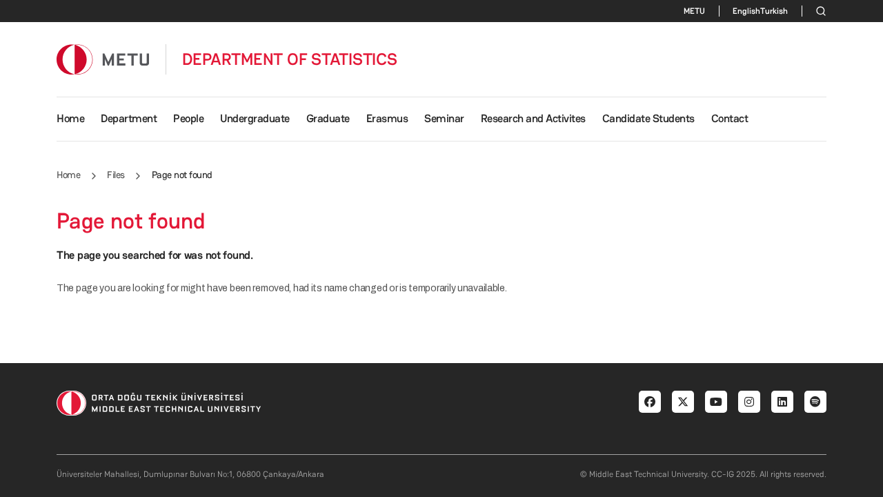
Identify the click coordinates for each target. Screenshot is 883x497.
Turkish (774, 11)
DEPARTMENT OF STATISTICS (289, 59)
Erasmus (387, 118)
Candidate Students (648, 118)
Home (70, 118)
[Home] (103, 59)
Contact (729, 118)
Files (116, 174)
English (746, 11)
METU (694, 11)
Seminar (444, 118)
